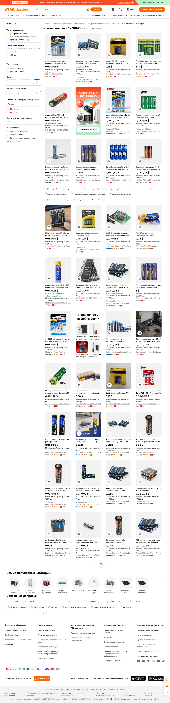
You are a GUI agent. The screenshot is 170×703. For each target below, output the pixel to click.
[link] (167, 679)
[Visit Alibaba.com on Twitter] (148, 660)
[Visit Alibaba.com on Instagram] (153, 660)
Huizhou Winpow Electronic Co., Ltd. (149, 180)
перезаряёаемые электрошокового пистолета (129, 189)
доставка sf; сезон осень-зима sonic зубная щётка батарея (62, 602)
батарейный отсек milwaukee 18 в (89, 200)
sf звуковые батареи (72, 189)
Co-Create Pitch (11, 635)
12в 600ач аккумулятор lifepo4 (75, 607)
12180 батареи (96, 602)
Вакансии (9, 644)
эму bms (156, 189)
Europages (121, 689)
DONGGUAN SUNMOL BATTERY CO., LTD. (88, 298)
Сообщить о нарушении (113, 661)
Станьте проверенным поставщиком (146, 646)
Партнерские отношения (147, 651)
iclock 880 (14, 602)
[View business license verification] (107, 699)
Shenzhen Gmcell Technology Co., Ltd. (118, 131)
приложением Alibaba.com (117, 678)
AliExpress (50, 689)
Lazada (85, 689)
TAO (104, 689)
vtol (45, 613)
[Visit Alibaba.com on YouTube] (158, 660)
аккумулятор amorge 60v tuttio (105, 607)
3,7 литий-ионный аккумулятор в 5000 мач (89, 194)
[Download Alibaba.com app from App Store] (138, 678)
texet (124, 602)
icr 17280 (111, 602)
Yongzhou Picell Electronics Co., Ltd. (118, 74)
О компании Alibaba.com (15, 625)
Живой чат (108, 637)
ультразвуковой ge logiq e (96, 189)
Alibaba (47, 24)
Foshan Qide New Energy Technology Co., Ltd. (88, 79)
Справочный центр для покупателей (113, 631)
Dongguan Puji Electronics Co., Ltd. (149, 74)
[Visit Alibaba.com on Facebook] (138, 660)
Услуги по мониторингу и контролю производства (48, 652)
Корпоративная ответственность (18, 640)
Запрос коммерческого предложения (80, 639)
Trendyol (111, 689)
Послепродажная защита (48, 647)
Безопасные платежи (46, 630)
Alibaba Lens (18, 678)
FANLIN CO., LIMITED (53, 74)
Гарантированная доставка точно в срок (52, 641)
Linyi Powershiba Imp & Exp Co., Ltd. (118, 246)
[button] (87, 9)
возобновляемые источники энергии (24, 613)
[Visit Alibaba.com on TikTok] (163, 660)
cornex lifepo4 (39, 607)
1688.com (59, 689)
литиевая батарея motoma (121, 194)
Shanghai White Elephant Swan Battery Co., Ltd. (118, 180)
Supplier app (82, 678)
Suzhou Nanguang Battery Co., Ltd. (58, 180)
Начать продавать (144, 635)
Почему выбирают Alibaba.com (17, 630)
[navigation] (23, 295)
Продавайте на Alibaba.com (148, 630)
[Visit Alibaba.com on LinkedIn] (143, 660)
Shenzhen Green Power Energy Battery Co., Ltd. (88, 249)
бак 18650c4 (29, 602)
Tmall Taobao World (72, 689)
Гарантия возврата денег (48, 635)
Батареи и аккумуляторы (98, 24)
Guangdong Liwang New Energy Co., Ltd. (88, 180)
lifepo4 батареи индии (18, 607)
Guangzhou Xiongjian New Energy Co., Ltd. (58, 246)
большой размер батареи (57, 194)
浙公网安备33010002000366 (125, 699)
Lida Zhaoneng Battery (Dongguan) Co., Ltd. (149, 131)
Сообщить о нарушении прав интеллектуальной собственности (115, 653)
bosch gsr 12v (53, 189)
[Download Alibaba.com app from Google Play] (156, 678)
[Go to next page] (111, 565)
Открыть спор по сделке (114, 642)
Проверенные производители (83, 633)
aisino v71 (54, 607)
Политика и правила (46, 658)
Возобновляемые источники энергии (69, 24)
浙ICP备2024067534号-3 (148, 699)
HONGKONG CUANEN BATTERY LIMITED (58, 130)
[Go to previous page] (96, 565)
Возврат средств (111, 647)
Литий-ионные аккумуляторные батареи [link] (127, 24)
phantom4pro (137, 602)
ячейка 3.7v (127, 607)
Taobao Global (95, 689)
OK (37, 82)
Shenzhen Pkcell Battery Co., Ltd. (148, 246)
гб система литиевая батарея (59, 200)
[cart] (121, 10)
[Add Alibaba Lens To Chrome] (42, 678)
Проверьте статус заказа (147, 640)
